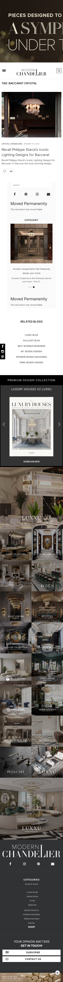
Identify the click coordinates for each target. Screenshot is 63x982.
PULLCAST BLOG (31, 340)
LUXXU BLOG (31, 335)
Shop (31, 926)
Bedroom (32, 905)
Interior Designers (31, 914)
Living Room (32, 892)
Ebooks (31, 923)
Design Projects (31, 910)
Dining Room (32, 896)
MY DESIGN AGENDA (31, 351)
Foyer (32, 901)
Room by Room (31, 884)
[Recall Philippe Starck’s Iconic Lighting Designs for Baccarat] (31, 114)
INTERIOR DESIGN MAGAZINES (31, 357)
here (39, 209)
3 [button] (34, 287)
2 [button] (31, 287)
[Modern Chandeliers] (32, 70)
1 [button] (29, 287)
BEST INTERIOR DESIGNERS (31, 346)
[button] (59, 424)
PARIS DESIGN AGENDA (31, 362)
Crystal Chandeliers (12, 144)
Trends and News (31, 919)
